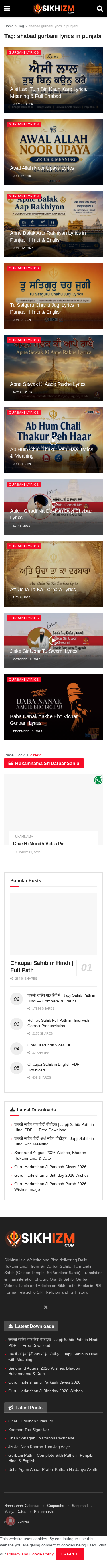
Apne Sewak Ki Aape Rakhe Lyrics (48, 384)
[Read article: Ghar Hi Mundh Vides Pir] (53, 809)
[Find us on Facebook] (6, 1307)
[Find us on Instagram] (26, 1307)
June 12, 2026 (22, 247)
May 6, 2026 (21, 597)
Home (9, 26)
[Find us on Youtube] (35, 1307)
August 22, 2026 (28, 852)
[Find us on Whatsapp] (16, 1307)
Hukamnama (23, 836)
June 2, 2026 (22, 319)
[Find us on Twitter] (45, 1307)
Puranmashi (44, 1511)
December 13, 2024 (27, 731)
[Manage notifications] (10, 1520)
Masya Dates (15, 1511)
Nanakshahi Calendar (21, 1506)
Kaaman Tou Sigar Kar (28, 1429)
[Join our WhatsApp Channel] (98, 780)
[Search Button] (100, 8)
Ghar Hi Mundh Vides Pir (38, 843)
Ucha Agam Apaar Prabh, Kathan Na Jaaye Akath (52, 1469)
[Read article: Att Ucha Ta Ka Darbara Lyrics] (53, 574)
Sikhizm (23, 1522)
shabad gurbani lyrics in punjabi (53, 26)
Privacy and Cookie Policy (30, 1554)
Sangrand (80, 1506)
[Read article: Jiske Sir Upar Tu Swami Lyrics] (53, 640)
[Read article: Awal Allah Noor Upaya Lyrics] (53, 152)
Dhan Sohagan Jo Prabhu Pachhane (41, 1438)
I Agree (70, 1554)
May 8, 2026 (21, 525)
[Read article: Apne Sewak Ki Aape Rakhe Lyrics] (53, 368)
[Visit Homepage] (53, 8)
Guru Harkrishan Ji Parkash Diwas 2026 (50, 1166)
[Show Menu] (7, 8)
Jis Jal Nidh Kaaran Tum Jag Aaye (39, 1446)
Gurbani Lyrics (24, 52)
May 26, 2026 (22, 392)
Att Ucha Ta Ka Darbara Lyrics (43, 589)
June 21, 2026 (22, 176)
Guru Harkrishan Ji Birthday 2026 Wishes (51, 1175)
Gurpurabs (55, 1506)
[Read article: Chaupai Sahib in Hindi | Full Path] (53, 924)
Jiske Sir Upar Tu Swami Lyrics (43, 651)
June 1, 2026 (22, 464)
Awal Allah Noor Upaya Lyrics (42, 168)
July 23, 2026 (22, 104)
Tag (21, 26)
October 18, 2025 (26, 659)
